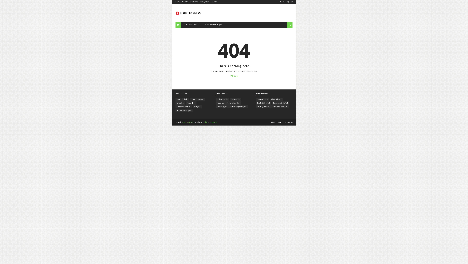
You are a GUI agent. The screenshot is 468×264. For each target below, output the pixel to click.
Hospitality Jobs (222, 107)
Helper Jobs (220, 103)
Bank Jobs (197, 107)
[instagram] (291, 2)
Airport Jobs (191, 103)
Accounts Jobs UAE (197, 99)
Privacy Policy (204, 2)
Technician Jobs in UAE (280, 107)
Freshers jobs (235, 99)
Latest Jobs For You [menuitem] (191, 25)
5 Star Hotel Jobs (182, 99)
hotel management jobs (238, 107)
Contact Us (288, 122)
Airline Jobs (180, 103)
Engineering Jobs (222, 99)
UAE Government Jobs (184, 110)
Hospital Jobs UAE (233, 103)
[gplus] (284, 2)
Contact (214, 2)
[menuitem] (178, 25)
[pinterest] (288, 2)
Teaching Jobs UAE (263, 107)
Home (178, 2)
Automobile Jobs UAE (184, 107)
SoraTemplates (188, 122)
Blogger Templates (211, 122)
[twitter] (280, 2)
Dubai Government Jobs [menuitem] (213, 25)
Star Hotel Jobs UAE (263, 103)
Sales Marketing (262, 99)
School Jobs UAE (276, 99)
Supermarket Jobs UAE (280, 103)
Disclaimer (194, 2)
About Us (185, 2)
